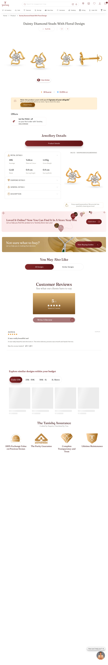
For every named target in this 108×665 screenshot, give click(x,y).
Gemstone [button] (62, 10)
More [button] (104, 10)
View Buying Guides (85, 245)
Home (5, 16)
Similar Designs (68, 267)
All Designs (39, 267)
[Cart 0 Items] (105, 3)
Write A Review (44, 319)
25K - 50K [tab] (30, 379)
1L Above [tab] (56, 379)
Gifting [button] (83, 10)
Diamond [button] (28, 10)
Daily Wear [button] (50, 10)
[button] (26, 346)
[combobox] (49, 4)
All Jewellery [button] (8, 10)
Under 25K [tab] (16, 379)
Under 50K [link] (94, 10)
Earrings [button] (39, 10)
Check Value (27, 105)
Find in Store (92, 221)
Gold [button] (19, 10)
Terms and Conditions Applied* (27, 106)
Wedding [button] (73, 10)
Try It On (47, 29)
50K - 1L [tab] (43, 379)
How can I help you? (95, 649)
